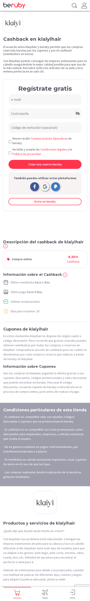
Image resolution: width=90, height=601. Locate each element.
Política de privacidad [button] (26, 154)
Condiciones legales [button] (53, 149)
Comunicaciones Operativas (49, 138)
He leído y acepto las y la (42, 151)
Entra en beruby (45, 201)
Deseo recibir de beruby (42, 140)
